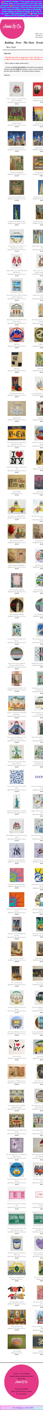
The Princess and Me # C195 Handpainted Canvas (16, 1278)
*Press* (22, 1374)
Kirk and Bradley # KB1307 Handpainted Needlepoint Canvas (17, 590)
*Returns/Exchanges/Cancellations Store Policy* (21, 1376)
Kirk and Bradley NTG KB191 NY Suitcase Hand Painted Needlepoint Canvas (17, 640)
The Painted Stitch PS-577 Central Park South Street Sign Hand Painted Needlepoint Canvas (17, 1230)
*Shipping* (27, 1374)
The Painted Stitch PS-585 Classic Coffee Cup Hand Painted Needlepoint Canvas (17, 1254)
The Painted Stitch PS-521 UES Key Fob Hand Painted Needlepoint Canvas (16, 1205)
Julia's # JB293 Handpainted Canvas (16, 492)
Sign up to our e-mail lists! (21, 1389)
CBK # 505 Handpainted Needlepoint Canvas (17, 345)
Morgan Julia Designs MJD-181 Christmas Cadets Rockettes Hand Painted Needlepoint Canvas (17, 665)
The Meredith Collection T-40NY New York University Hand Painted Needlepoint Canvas (16, 1156)
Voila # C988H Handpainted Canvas (16, 1352)
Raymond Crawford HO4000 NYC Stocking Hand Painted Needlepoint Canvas (17, 935)
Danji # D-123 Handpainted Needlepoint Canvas (17, 419)
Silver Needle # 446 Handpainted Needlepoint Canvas (17, 983)
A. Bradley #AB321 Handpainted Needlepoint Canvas (17, 124)
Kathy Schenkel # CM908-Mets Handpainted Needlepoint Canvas (17, 566)
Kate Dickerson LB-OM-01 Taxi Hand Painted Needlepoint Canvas (17, 517)
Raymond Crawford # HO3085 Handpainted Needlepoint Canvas (17, 885)
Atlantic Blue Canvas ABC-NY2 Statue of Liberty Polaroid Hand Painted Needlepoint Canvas (16, 297)
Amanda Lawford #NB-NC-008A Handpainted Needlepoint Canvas (17, 222)
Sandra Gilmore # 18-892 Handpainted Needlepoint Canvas (17, 959)
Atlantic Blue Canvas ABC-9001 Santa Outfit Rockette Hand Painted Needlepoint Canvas (16, 272)
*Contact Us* (16, 1374)
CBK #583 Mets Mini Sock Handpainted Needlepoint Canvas (17, 394)
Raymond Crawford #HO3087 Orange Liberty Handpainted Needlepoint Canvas (17, 910)
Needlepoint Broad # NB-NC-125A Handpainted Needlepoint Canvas (16, 689)
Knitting (9, 42)
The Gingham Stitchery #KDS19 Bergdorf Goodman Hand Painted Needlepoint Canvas (17, 1107)
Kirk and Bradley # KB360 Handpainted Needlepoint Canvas (17, 615)
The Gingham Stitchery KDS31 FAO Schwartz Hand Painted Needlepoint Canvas (16, 1131)
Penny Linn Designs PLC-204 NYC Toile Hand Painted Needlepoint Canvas (17, 788)
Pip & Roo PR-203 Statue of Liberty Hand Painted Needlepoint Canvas (16, 811)
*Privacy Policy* (21, 1379)
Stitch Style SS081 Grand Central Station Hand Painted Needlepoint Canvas (17, 1009)
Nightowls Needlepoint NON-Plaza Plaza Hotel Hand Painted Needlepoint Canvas (16, 714)
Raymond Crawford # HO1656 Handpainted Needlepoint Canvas (17, 861)
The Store (28, 42)
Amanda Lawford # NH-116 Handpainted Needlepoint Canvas (17, 148)
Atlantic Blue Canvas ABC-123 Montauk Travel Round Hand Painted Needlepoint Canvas (17, 247)
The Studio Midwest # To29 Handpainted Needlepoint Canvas (17, 1303)
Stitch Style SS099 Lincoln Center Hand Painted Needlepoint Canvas (17, 1032)
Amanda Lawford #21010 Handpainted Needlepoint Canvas (17, 173)
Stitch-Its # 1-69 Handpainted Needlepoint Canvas (17, 1057)
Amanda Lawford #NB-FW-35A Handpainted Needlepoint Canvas (17, 198)
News (19, 42)
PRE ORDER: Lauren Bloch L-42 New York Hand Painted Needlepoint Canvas (16, 837)
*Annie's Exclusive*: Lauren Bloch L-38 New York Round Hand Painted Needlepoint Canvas (17, 100)
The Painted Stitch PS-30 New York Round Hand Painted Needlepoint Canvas (16, 1181)
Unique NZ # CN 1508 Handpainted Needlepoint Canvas (17, 1327)
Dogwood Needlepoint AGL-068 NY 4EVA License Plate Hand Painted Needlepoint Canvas (16, 444)
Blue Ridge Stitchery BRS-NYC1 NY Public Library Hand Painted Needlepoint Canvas (16, 321)
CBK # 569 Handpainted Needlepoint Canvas (17, 369)
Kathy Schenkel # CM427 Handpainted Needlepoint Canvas (17, 541)
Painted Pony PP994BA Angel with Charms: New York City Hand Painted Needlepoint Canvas (16, 739)
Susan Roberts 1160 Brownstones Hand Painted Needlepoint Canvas (17, 1082)
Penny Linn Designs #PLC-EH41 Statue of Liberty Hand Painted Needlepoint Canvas (17, 763)
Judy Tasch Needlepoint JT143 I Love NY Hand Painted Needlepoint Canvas (17, 468)
